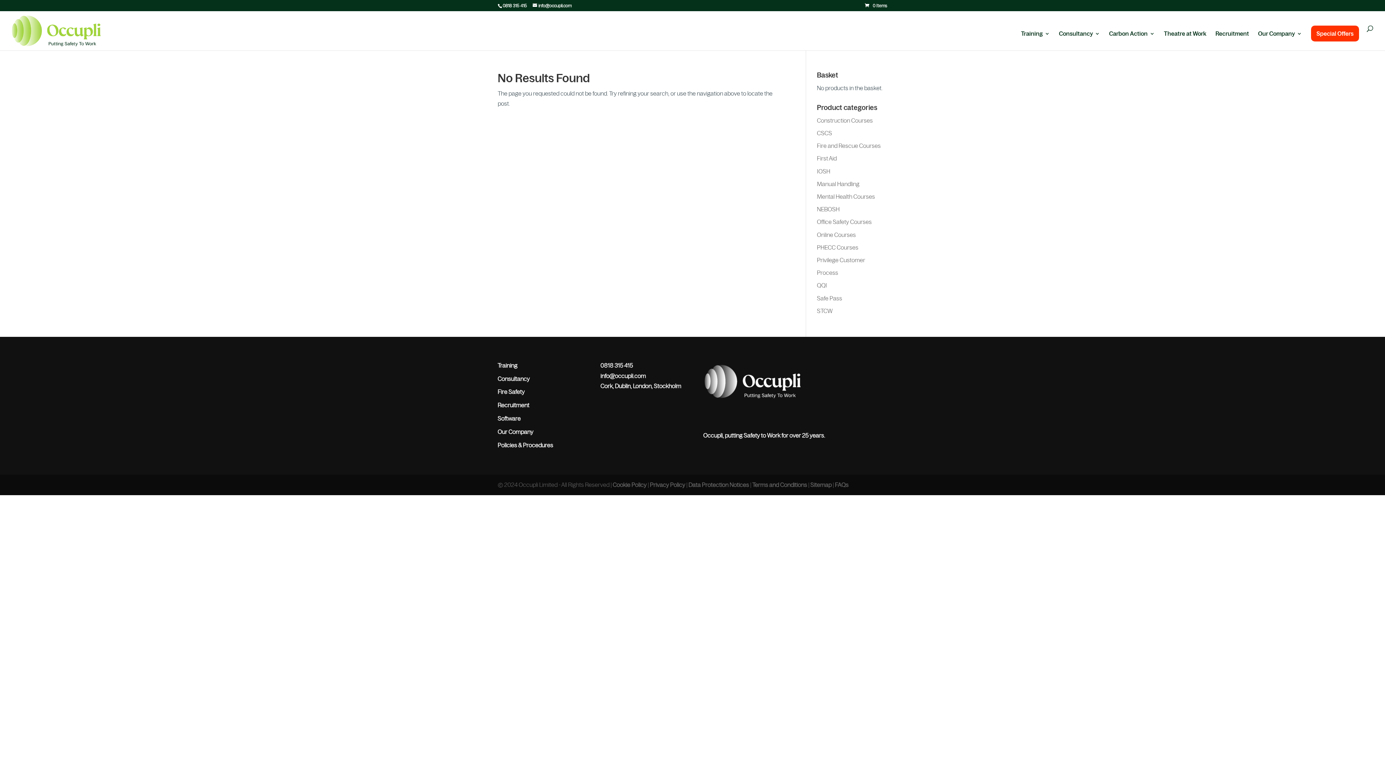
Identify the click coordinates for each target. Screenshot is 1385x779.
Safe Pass (829, 298)
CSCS (824, 133)
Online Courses (836, 235)
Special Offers (1335, 33)
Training (1032, 34)
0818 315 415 (515, 5)
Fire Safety (511, 391)
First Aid (827, 158)
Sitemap (821, 484)
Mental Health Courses (846, 196)
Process (827, 272)
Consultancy (1076, 34)
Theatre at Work (1185, 34)
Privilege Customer (841, 260)
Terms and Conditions (779, 484)
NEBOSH (828, 209)
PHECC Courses (837, 247)
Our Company (1276, 34)
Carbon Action (1128, 34)
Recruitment (1232, 34)
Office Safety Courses (844, 222)
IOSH (823, 171)
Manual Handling (838, 184)
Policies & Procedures (525, 445)
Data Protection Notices (719, 484)
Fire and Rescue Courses (849, 145)
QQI (822, 285)
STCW (825, 311)
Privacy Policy (667, 484)
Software (509, 418)
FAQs (842, 484)
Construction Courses (845, 120)
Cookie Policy (630, 484)
